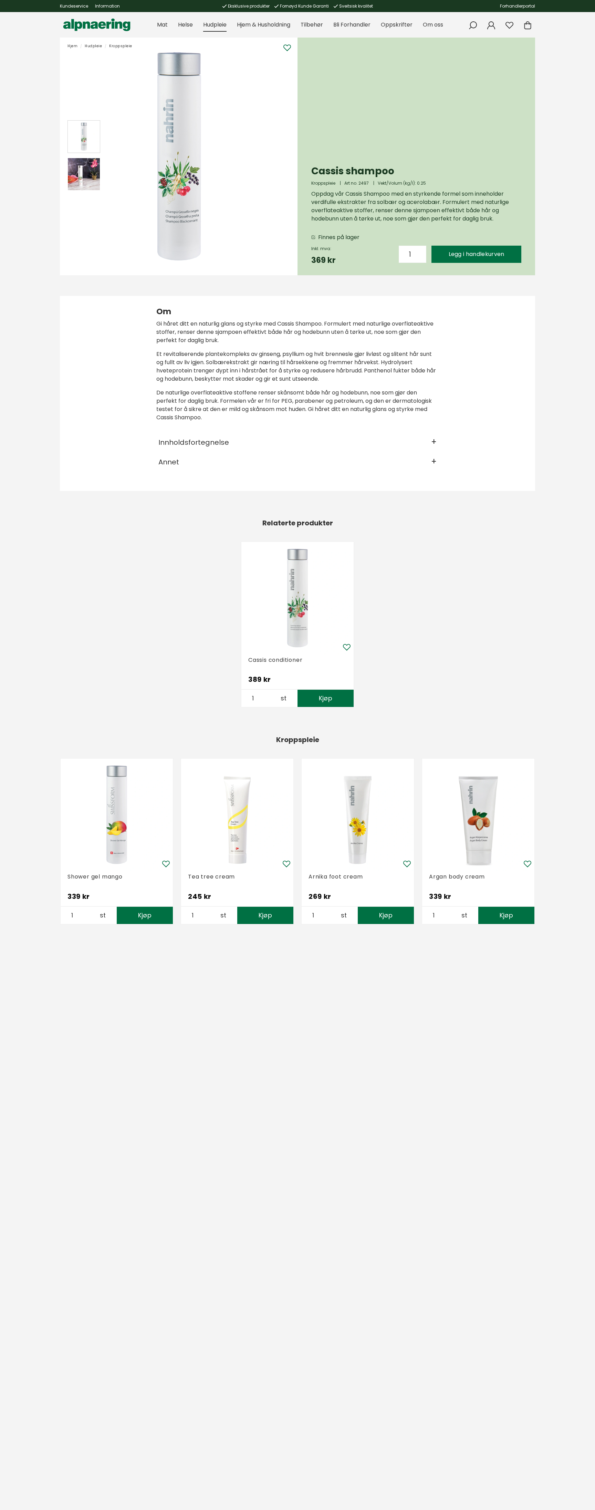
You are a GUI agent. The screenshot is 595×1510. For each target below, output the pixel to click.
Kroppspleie (120, 46)
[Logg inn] (491, 25)
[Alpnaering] (97, 25)
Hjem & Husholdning (263, 25)
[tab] (84, 137)
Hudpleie (215, 25)
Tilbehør (312, 25)
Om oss (433, 25)
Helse (185, 25)
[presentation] (83, 136)
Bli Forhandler (351, 25)
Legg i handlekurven (476, 254)
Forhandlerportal (517, 6)
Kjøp (325, 698)
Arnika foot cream (336, 877)
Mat (162, 25)
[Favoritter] (509, 25)
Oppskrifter (397, 25)
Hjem (72, 46)
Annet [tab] (168, 462)
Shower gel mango (95, 877)
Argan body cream (457, 877)
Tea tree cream (211, 877)
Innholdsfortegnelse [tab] (193, 442)
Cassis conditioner (275, 660)
